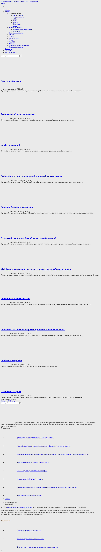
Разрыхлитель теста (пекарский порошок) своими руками (31, 176)
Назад (3, 401)
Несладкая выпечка (15, 28)
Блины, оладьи (18, 15)
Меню (3, 3)
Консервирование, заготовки (19, 45)
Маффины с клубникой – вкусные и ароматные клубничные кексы (36, 269)
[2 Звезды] (3, 85)
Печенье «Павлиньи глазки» (15, 298)
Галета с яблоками (11, 81)
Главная (7, 10)
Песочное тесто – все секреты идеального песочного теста (33, 329)
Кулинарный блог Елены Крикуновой (19, 507)
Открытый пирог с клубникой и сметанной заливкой (28, 238)
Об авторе (8, 49)
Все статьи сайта (10, 52)
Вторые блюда (14, 38)
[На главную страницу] (50, 2)
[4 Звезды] (3, 87)
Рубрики (7, 12)
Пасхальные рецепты (16, 47)
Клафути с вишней (10, 145)
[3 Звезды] (1, 87)
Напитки (11, 43)
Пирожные (16, 24)
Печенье (15, 20)
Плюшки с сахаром (11, 391)
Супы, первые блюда (16, 33)
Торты (15, 26)
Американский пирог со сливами (18, 114)
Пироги (15, 22)
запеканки (16, 31)
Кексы (15, 19)
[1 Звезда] (1, 85)
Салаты (11, 36)
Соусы (11, 40)
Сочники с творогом (11, 360)
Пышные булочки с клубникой (17, 207)
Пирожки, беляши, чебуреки (22, 29)
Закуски (11, 35)
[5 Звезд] (1, 89)
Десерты (12, 42)
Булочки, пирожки (19, 17)
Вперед (12, 401)
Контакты (8, 51)
